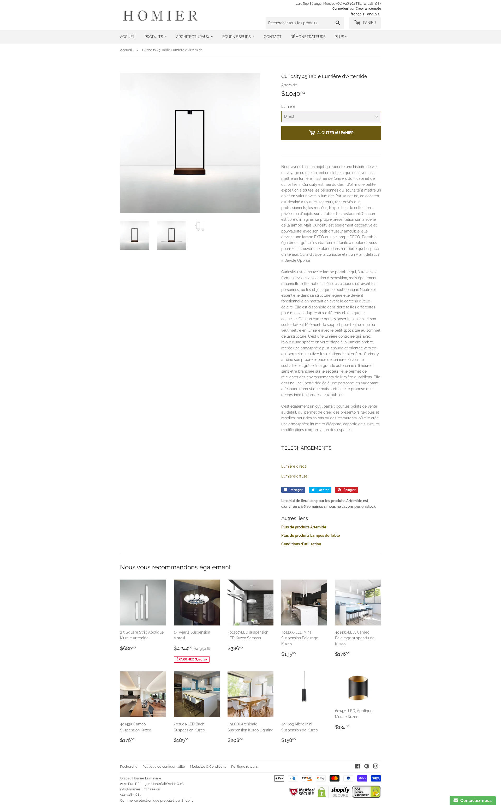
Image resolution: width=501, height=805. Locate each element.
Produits (154, 37)
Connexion (340, 8)
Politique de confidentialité (163, 766)
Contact (273, 37)
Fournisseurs (237, 37)
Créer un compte (368, 8)
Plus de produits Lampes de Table (310, 535)
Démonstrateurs (308, 37)
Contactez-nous (475, 800)
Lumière (288, 106)
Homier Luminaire (146, 778)
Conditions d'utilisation (301, 544)
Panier (369, 23)
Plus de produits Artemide (303, 527)
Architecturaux (193, 37)
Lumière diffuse (294, 476)
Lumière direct (293, 466)
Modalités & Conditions (208, 766)
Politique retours (244, 766)
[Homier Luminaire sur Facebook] (357, 767)
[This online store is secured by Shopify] (333, 797)
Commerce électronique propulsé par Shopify (156, 800)
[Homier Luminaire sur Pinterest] (366, 767)
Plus (339, 37)
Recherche (129, 766)
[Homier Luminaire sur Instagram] (375, 767)
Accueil (128, 37)
